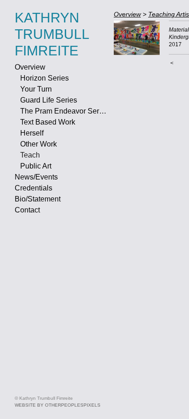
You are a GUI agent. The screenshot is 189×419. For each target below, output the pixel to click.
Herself (32, 133)
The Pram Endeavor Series (63, 111)
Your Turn (36, 89)
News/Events (36, 177)
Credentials (33, 188)
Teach (30, 155)
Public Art (35, 166)
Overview (30, 67)
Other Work (38, 144)
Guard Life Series (48, 100)
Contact (27, 210)
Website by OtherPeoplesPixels (57, 405)
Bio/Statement (38, 199)
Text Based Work (47, 122)
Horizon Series (44, 78)
